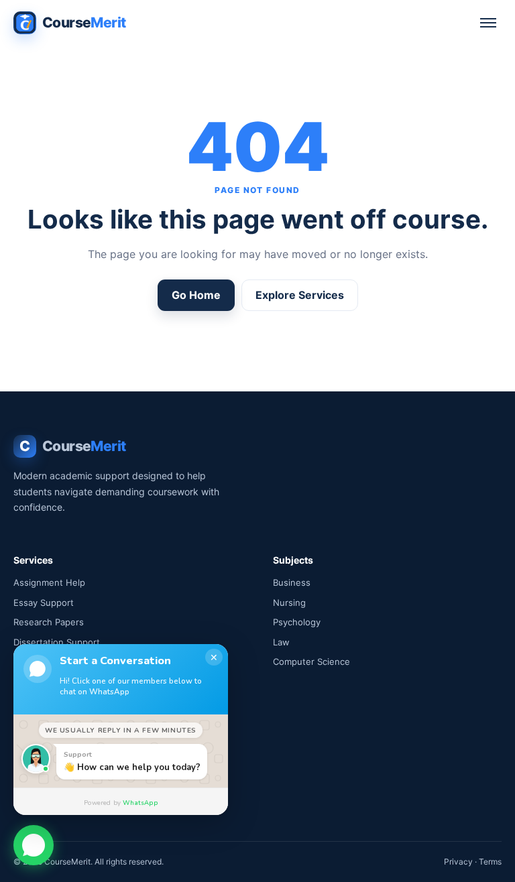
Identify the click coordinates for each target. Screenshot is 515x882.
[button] (33, 844)
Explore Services (299, 295)
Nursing (289, 602)
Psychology (297, 622)
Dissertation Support (56, 642)
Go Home (196, 295)
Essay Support (43, 602)
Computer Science (311, 661)
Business (291, 582)
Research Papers (48, 622)
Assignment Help (49, 582)
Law (281, 642)
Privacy (458, 862)
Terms (490, 862)
